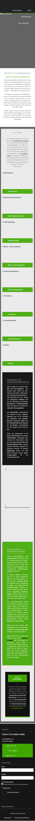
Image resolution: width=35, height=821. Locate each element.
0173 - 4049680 (13, 751)
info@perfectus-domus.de (10, 755)
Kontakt (10, 363)
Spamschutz (6, 788)
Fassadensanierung (14, 339)
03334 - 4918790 (11, 746)
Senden (5, 799)
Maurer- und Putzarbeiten (16, 265)
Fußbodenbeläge (13, 240)
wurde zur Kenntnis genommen (16, 784)
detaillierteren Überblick (21, 141)
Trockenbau (12, 314)
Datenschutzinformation (9, 784)
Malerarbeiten (12, 191)
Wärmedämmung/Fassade (16, 216)
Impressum (7, 818)
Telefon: (3, 774)
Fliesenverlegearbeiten (15, 290)
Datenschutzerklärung (22, 818)
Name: (3, 767)
